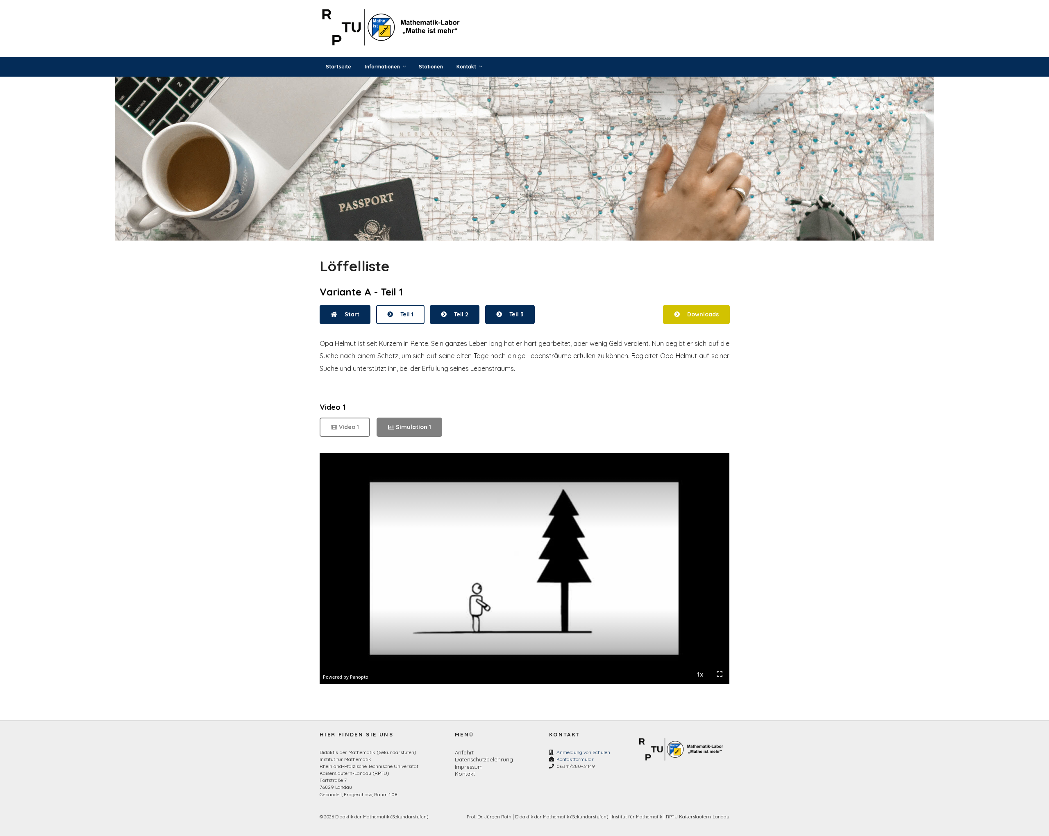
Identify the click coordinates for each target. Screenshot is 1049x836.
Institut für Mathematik (637, 817)
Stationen (431, 67)
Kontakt (466, 67)
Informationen (382, 67)
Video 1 (349, 427)
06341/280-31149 (575, 766)
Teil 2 (461, 314)
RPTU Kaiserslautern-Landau (697, 817)
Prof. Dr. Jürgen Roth (489, 817)
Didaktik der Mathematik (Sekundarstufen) (561, 817)
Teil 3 (516, 314)
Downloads (702, 314)
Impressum (469, 766)
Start (352, 314)
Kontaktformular (575, 759)
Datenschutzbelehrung (484, 759)
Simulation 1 (413, 427)
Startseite (338, 67)
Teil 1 (406, 314)
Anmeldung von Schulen (583, 752)
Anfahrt (464, 752)
